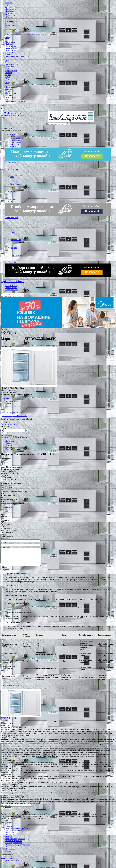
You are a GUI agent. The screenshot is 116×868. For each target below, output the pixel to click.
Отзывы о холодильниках (15, 839)
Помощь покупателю (13, 841)
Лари (7, 69)
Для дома (9, 95)
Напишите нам (11, 9)
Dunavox (8, 89)
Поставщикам (10, 849)
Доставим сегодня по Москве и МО (14, 416)
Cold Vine (9, 99)
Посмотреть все (11, 42)
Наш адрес (9, 11)
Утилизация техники (13, 843)
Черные (8, 54)
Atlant (7, 77)
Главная (8, 3)
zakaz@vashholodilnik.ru (10, 861)
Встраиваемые (11, 50)
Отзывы (8, 13)
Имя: (3, 538)
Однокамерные (11, 48)
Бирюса (8, 75)
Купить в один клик (8, 435)
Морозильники (12, 25)
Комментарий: (7, 547)
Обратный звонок (8, 126)
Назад (7, 38)
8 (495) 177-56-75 (11, 112)
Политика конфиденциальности (17, 845)
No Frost (8, 44)
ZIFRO (8, 404)
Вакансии (9, 851)
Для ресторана (11, 93)
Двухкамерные (11, 46)
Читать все (5, 725)
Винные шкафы (12, 30)
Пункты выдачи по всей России (17, 828)
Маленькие (9, 67)
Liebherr (8, 91)
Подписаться (6, 808)
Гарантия (9, 5)
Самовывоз (9, 17)
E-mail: (3, 543)
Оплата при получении (9, 413)
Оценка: (5, 567)
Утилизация (10, 15)
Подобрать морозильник (14, 79)
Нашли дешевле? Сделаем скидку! (14, 437)
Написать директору (7, 866)
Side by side (14, 144)
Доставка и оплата (12, 7)
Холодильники (11, 21)
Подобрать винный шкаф (15, 101)
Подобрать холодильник (14, 56)
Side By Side (10, 52)
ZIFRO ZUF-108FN (8, 718)
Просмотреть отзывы (9, 424)
